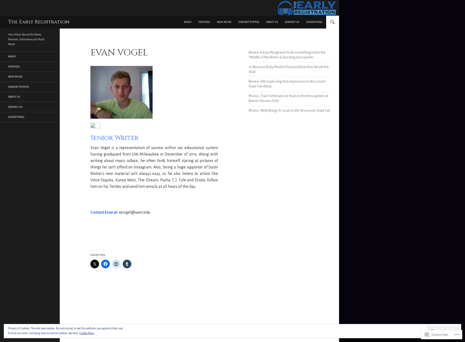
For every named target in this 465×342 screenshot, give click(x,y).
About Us (272, 21)
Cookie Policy (86, 333)
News (187, 21)
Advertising (314, 21)
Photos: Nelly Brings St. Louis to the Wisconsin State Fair (289, 110)
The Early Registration (38, 22)
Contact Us (292, 21)
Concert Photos (248, 21)
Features (204, 21)
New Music (224, 21)
